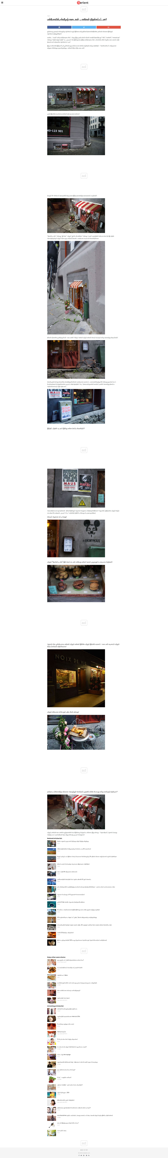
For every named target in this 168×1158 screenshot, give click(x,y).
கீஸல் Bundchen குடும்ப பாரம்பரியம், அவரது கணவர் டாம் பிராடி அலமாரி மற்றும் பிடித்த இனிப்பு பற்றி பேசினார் (85, 1115)
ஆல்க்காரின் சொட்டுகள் (63, 998)
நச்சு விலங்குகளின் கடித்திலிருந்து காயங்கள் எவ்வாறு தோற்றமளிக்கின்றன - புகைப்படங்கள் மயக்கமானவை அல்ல (86, 887)
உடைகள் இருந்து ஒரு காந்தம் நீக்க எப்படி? (68, 1123)
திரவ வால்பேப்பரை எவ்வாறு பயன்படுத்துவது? (68, 990)
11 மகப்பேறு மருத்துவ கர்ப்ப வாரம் (65, 1024)
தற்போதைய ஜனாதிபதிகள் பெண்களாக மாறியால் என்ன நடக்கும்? (74, 1108)
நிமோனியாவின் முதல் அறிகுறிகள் (65, 1100)
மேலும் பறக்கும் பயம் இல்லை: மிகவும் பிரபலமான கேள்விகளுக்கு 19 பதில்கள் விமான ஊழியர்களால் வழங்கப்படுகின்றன (87, 856)
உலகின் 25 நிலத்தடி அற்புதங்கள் (65, 932)
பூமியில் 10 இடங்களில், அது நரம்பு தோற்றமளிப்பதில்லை (71, 902)
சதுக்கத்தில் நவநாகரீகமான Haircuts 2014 (68, 1016)
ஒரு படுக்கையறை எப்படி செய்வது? (66, 1070)
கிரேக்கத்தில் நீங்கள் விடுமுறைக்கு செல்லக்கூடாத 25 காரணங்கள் (74, 849)
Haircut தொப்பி (61, 1032)
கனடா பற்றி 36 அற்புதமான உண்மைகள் (67, 872)
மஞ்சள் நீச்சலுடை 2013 (63, 1092)
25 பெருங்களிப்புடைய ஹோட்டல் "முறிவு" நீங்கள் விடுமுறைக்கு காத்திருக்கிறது (77, 917)
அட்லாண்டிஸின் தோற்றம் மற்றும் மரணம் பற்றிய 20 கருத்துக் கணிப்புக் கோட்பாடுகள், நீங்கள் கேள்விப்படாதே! (84, 925)
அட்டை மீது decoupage (64, 1054)
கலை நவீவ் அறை (61, 1130)
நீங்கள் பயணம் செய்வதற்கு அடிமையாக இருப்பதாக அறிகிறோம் (73, 864)
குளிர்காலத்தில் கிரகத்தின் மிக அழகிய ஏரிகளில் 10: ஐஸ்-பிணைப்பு (74, 879)
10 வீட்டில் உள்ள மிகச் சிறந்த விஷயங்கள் (67, 1039)
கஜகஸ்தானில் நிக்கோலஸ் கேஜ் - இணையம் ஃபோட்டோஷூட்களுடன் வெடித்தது (77, 1062)
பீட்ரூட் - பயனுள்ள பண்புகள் (64, 1077)
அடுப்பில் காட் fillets (62, 975)
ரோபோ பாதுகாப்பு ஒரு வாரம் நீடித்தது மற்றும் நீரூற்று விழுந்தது (73, 841)
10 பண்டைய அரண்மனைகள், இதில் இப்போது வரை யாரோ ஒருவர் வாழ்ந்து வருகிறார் (78, 910)
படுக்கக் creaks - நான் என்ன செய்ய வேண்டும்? (70, 1085)
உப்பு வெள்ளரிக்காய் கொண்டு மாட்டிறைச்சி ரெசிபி (69, 967)
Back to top (84, 1150)
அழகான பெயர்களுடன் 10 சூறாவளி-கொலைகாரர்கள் (71, 894)
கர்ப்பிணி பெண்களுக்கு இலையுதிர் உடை (67, 1009)
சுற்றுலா (48, 16)
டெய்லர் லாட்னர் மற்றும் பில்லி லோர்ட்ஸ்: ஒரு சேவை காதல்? (72, 1047)
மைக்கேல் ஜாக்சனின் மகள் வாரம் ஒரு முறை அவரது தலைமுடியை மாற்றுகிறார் (77, 983)
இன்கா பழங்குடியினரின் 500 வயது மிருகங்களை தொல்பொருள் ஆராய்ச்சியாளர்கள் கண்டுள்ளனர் (82, 940)
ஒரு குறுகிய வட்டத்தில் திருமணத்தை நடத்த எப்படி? (70, 960)
